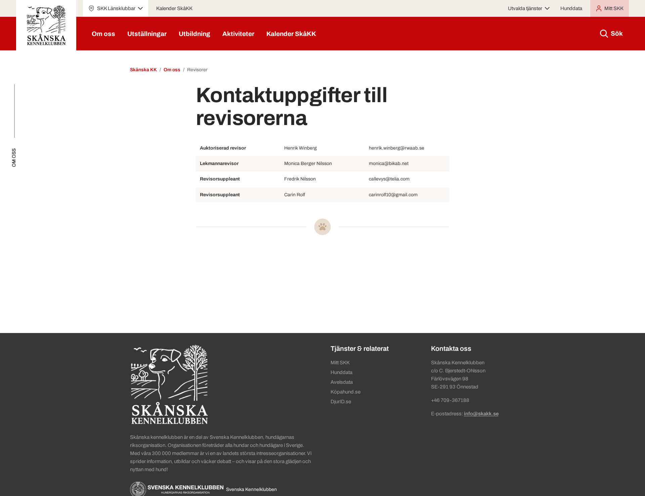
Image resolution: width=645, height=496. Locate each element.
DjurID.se (341, 401)
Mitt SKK (340, 362)
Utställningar (147, 33)
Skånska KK (143, 69)
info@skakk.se (481, 413)
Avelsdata (342, 382)
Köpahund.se (345, 392)
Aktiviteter (238, 33)
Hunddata (571, 8)
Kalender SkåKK (174, 8)
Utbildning (194, 33)
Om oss (103, 33)
